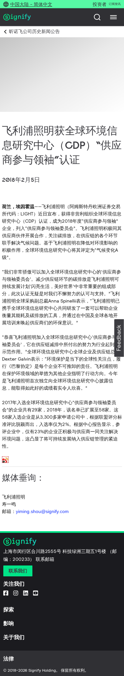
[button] (119, 338)
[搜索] (97, 17)
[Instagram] (15, 593)
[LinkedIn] (25, 593)
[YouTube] (35, 593)
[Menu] (113, 17)
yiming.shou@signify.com (42, 511)
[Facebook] (5, 593)
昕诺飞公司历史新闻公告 (34, 31)
